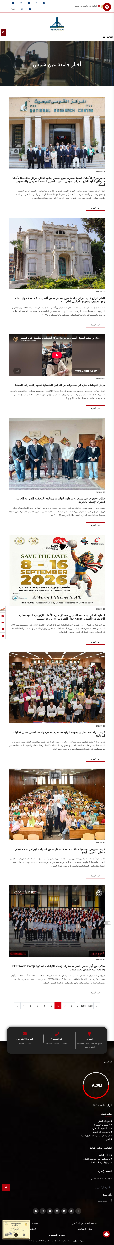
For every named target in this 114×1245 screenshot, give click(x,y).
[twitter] (37, 3)
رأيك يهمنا (107, 1195)
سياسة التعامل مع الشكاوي (84, 1223)
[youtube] (29, 3)
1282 (90, 1005)
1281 (83, 1005)
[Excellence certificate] (16, 1229)
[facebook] (44, 3)
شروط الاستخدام (57, 1234)
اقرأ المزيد (95, 207)
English (14, 9)
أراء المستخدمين (104, 1200)
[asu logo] (57, 22)
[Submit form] (6, 1187)
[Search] (3, 32)
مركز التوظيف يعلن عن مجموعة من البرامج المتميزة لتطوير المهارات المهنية (60, 384)
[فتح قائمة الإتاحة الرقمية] (107, 7)
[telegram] (30, 9)
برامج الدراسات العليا (101, 1162)
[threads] (22, 9)
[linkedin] (13, 3)
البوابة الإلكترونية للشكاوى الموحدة (94, 1135)
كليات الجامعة (104, 1155)
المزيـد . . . (106, 1139)
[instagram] (21, 3)
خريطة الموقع (104, 1121)
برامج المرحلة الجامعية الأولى (97, 1159)
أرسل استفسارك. (24, 1043)
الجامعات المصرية (102, 1124)
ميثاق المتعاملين (84, 1229)
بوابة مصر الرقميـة (102, 1132)
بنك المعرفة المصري (101, 1128)
